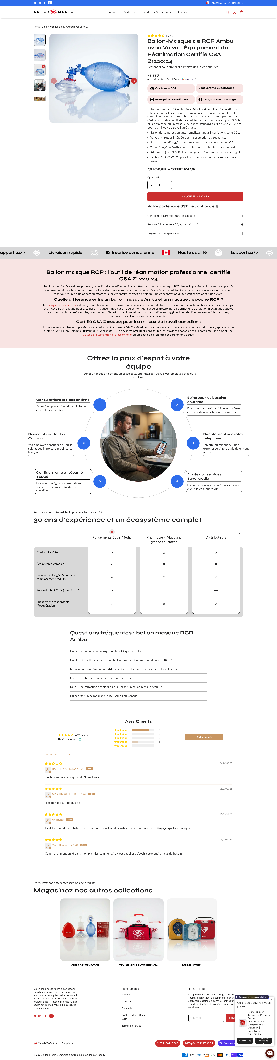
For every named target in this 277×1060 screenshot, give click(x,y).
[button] (129, 12)
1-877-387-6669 (167, 1043)
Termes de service (131, 1025)
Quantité (153, 177)
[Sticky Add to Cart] (268, 1047)
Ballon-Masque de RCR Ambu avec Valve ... (65, 26)
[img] (53, 763)
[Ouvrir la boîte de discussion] (269, 1053)
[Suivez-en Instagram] (39, 2)
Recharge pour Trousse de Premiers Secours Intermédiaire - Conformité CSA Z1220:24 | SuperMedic (259, 1021)
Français (236, 2)
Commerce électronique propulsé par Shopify (81, 1054)
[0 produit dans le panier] (241, 12)
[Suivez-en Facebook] (35, 2)
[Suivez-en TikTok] (44, 2)
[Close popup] (271, 999)
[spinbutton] (159, 185)
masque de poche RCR (61, 305)
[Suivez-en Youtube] (50, 2)
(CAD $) (46, 1043)
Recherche (127, 1008)
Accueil (113, 12)
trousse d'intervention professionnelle (107, 334)
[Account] (234, 12)
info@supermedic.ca (199, 1043)
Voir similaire (245, 1040)
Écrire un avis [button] (204, 737)
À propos (126, 1001)
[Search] (227, 12)
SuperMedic (49, 1054)
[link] (85, 934)
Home (37, 26)
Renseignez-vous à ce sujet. (263, 1041)
